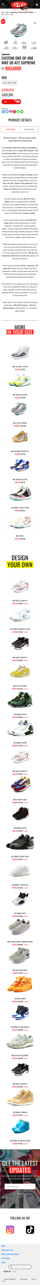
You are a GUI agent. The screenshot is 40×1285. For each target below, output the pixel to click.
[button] (35, 23)
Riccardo (13, 68)
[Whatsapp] (18, 111)
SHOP (7, 12)
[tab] (10, 129)
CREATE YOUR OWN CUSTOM (10, 1254)
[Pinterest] (14, 111)
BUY (5, 102)
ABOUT (4, 1262)
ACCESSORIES (6, 1258)
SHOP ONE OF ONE (7, 1250)
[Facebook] (3, 111)
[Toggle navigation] (3, 4)
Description (10, 129)
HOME (3, 12)
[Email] (21, 111)
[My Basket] (37, 4)
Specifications (29, 129)
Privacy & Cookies (23, 1279)
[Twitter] (7, 111)
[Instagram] (10, 111)
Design (20, 561)
